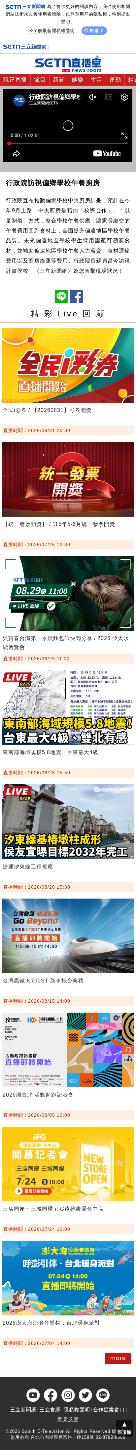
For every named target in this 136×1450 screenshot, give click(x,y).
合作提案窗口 (109, 1409)
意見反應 (68, 1419)
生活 (96, 80)
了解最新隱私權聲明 (54, 30)
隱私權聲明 (77, 1409)
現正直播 (15, 80)
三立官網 (50, 1409)
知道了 (96, 30)
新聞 (59, 80)
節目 (40, 80)
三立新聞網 (23, 1409)
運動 (115, 80)
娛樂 (78, 80)
